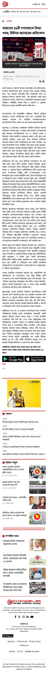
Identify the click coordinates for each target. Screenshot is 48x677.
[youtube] (31, 617)
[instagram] (23, 617)
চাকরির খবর (36, 12)
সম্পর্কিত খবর (12, 536)
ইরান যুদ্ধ (16, 12)
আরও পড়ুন (11, 462)
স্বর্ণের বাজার (26, 12)
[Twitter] (19, 617)
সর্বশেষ (8, 414)
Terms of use (22, 641)
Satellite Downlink (32, 651)
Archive (12, 651)
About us (11, 641)
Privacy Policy (35, 641)
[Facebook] (15, 617)
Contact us (24, 645)
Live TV (20, 651)
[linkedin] (27, 617)
